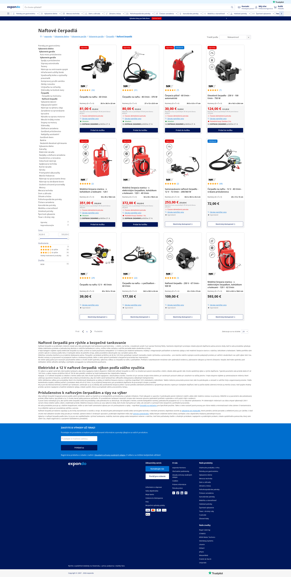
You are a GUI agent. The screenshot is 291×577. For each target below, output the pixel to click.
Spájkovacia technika (48, 164)
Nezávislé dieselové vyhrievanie (53, 143)
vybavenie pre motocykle (191, 411)
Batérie (43, 140)
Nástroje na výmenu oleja (52, 107)
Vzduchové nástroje (47, 161)
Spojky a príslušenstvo (50, 60)
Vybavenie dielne (46, 48)
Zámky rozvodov (48, 84)
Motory (42, 187)
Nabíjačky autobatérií (50, 134)
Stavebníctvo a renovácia (49, 158)
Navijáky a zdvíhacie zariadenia (52, 155)
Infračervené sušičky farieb (52, 72)
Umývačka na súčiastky (51, 87)
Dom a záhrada (44, 193)
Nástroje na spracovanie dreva (52, 178)
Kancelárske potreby (47, 205)
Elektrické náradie (46, 152)
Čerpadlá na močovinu (51, 96)
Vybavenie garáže (47, 51)
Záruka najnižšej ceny (90, 119)
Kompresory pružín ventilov (53, 81)
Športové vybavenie (46, 214)
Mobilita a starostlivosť (48, 208)
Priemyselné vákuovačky (49, 172)
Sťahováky (45, 125)
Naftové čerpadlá (49, 99)
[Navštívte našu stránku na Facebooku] (177, 493)
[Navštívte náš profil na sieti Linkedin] (182, 493)
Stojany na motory (49, 122)
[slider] (39, 238)
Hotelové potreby (45, 211)
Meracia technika (45, 190)
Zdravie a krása (44, 196)
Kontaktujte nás (157, 469)
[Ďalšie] (91, 331)
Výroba (42, 170)
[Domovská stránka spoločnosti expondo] (41, 36)
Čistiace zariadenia (46, 202)
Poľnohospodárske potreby (50, 199)
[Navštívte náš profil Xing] (186, 493)
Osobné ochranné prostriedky (52, 184)
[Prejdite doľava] (64, 18)
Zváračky (43, 149)
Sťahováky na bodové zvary (52, 90)
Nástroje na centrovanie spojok (54, 69)
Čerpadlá (45, 93)
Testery (44, 66)
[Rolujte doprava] (226, 18)
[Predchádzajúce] (83, 331)
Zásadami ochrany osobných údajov (109, 455)
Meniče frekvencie (46, 175)
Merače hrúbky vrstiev (50, 119)
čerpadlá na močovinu (148, 405)
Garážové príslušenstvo (51, 131)
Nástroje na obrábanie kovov (51, 181)
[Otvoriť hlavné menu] (8, 13)
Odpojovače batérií (49, 105)
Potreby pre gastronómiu (49, 45)
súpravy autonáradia (141, 414)
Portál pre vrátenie (157, 476)
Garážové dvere (46, 137)
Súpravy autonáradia (50, 63)
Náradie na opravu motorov (53, 116)
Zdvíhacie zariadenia (49, 128)
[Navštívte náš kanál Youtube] (173, 493)
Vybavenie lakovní (48, 102)
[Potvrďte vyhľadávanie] (232, 7)
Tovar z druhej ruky (46, 217)
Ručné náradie (45, 167)
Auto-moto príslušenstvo (50, 54)
